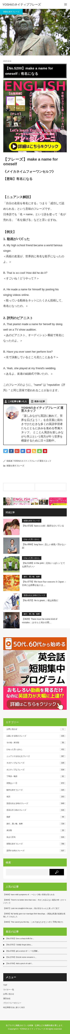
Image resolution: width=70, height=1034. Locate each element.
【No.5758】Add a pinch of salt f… (19, 963)
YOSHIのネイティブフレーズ (21, 4)
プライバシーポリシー (12, 1003)
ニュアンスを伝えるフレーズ (35, 756)
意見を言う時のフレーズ (35, 810)
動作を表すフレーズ (35, 790)
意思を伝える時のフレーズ (34, 595)
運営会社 (6, 998)
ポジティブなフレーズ (35, 770)
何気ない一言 (35, 783)
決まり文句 (35, 837)
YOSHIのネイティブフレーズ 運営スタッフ (32, 461)
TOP (5, 985)
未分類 (35, 830)
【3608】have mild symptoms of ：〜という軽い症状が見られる (29, 894)
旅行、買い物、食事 (32, 577)
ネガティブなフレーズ (35, 763)
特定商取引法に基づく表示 (14, 1007)
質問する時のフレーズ (35, 851)
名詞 (35, 797)
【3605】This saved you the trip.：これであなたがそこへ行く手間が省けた (33, 922)
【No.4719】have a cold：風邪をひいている (43, 526)
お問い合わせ (35, 729)
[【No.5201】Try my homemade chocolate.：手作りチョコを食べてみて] (51, 487)
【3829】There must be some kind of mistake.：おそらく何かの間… (39, 621)
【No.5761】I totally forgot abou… (19, 945)
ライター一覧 (8, 990)
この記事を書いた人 (17, 401)
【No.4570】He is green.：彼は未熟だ (40, 600)
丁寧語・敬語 (35, 776)
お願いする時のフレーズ (35, 736)
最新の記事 (39, 401)
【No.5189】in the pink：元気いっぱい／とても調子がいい (43, 565)
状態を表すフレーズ (11, 12)
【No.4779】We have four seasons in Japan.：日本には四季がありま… (44, 583)
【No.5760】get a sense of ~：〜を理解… (22, 951)
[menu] (65, 4)
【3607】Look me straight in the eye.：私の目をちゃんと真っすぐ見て (31, 908)
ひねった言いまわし (32, 539)
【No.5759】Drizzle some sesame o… (21, 957)
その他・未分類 (35, 743)
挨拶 (35, 817)
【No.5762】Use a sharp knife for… (20, 938)
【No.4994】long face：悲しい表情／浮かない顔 (44, 546)
